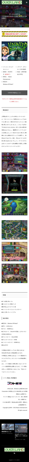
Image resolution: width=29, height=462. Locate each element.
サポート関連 (22, 439)
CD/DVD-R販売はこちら (14, 92)
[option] (15, 433)
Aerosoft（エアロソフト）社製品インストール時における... (21, 435)
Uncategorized (9, 433)
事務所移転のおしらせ (6, 431)
